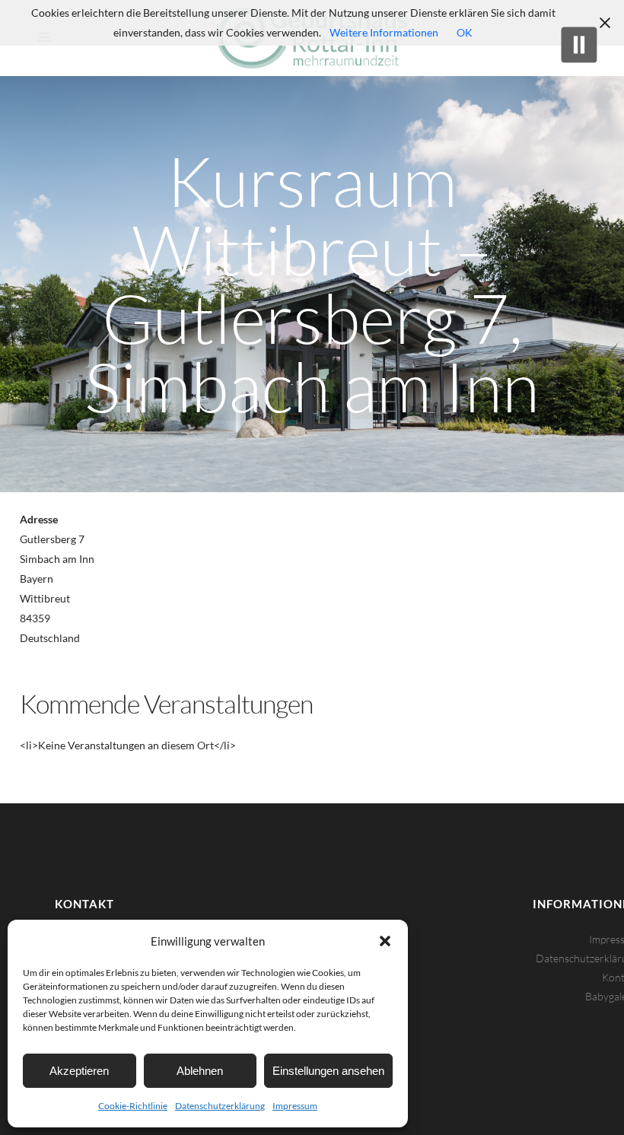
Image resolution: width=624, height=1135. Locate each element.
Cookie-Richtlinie (132, 1105)
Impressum (294, 1105)
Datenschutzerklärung (220, 1105)
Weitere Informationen (384, 32)
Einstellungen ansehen (328, 1070)
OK (465, 32)
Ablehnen (200, 1070)
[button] (385, 941)
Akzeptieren (79, 1070)
